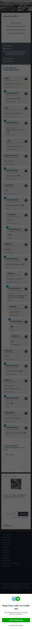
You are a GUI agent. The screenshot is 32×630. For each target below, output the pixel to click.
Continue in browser (16, 625)
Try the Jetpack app (16, 620)
